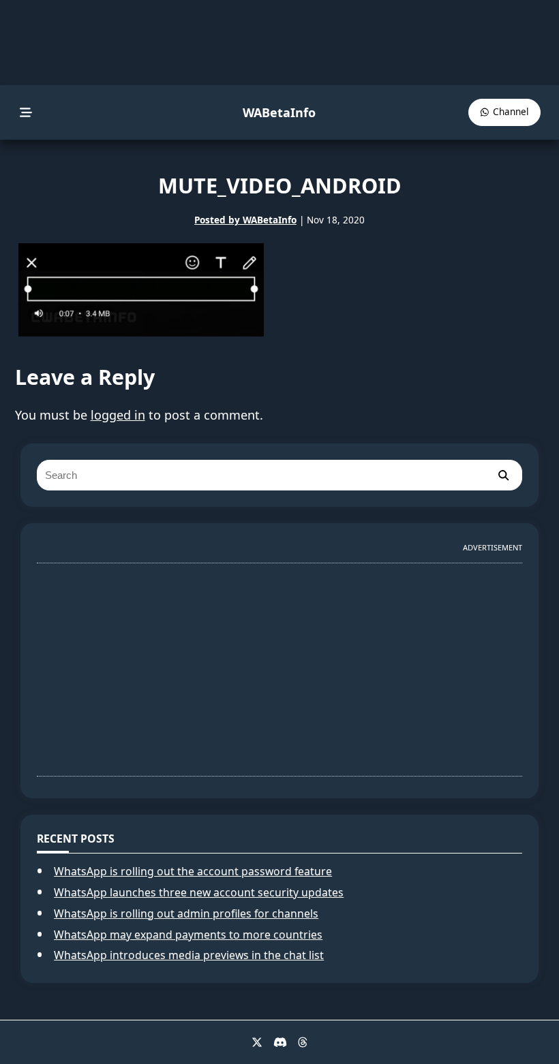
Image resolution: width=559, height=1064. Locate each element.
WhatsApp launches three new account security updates (199, 892)
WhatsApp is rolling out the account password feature (193, 871)
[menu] (26, 113)
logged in (118, 415)
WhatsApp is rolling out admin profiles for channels (186, 913)
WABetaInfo (279, 112)
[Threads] (302, 1042)
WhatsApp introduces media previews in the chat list (189, 955)
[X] (257, 1042)
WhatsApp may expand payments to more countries (188, 934)
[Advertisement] (279, 664)
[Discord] (280, 1042)
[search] (503, 475)
